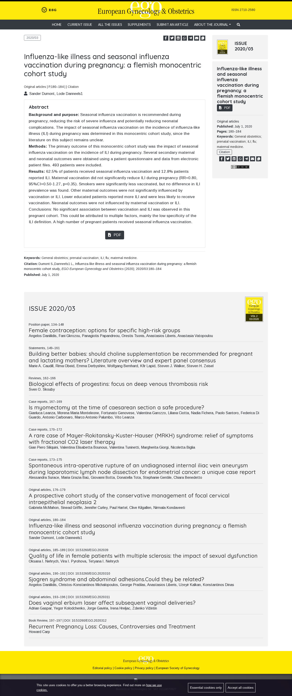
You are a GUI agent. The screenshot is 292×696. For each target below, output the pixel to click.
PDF (117, 235)
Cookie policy (123, 668)
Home (57, 24)
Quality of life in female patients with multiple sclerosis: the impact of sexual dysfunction (143, 555)
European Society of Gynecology (178, 668)
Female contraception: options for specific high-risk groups (104, 330)
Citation (73, 87)
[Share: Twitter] (172, 38)
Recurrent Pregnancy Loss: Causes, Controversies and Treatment (112, 626)
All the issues (110, 24)
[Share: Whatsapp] (184, 38)
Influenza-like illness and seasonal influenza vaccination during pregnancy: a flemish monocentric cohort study (138, 529)
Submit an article (172, 24)
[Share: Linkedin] (178, 38)
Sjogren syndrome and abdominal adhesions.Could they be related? (116, 579)
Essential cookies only (206, 687)
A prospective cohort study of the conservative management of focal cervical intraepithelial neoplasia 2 (129, 498)
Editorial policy (102, 668)
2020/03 (32, 37)
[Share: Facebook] (165, 38)
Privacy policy (144, 668)
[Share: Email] (196, 38)
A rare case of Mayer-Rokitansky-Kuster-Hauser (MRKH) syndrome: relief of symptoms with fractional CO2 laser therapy (141, 438)
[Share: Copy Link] (202, 38)
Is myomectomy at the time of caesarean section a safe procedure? (116, 407)
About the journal (211, 24)
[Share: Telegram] (190, 38)
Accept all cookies (240, 687)
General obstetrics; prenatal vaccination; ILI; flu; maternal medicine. (89, 258)
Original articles (35, 87)
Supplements (139, 24)
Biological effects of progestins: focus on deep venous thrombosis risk (118, 383)
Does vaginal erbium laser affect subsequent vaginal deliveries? (112, 602)
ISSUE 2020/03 (244, 46)
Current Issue (80, 24)
